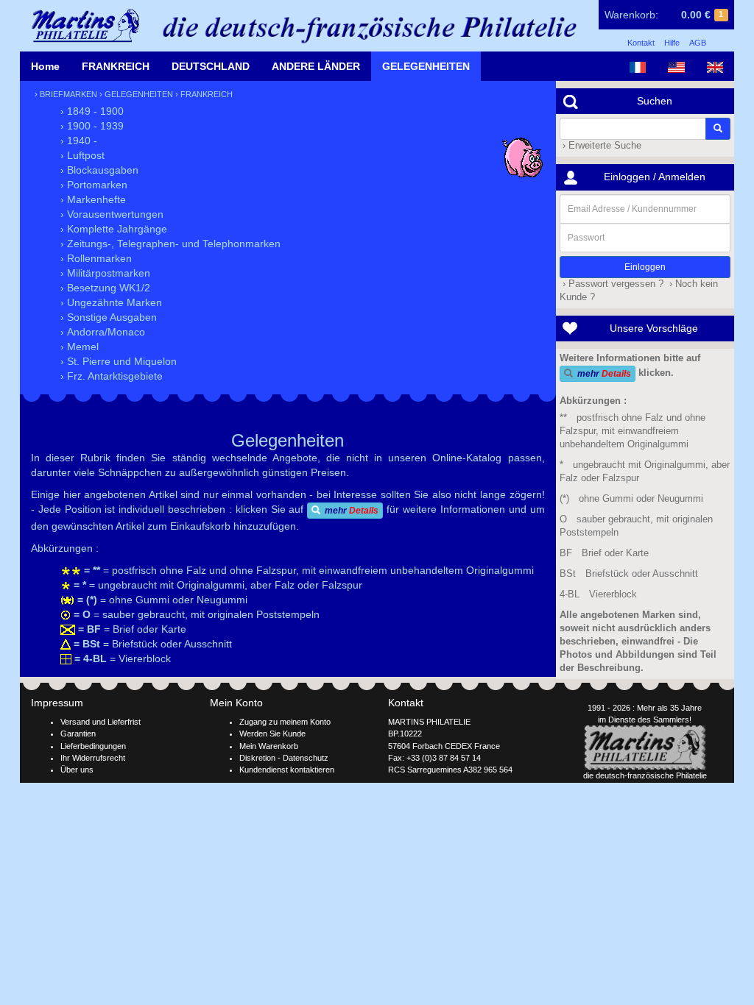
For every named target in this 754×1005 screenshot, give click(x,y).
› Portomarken (93, 185)
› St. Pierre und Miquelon (118, 361)
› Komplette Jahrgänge (113, 229)
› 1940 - (78, 140)
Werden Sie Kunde (272, 733)
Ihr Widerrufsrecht (92, 757)
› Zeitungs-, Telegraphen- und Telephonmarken (170, 243)
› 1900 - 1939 (92, 126)
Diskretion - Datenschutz (283, 757)
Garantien (78, 733)
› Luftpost (82, 155)
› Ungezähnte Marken (111, 302)
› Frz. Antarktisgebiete (111, 376)
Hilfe (672, 42)
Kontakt (641, 42)
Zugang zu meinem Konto (285, 721)
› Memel (79, 346)
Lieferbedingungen (93, 746)
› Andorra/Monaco (102, 332)
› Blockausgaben (99, 170)
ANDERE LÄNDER (316, 66)
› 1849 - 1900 (92, 111)
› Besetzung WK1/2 (105, 288)
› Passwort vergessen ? (611, 284)
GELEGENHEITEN (426, 66)
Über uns (77, 769)
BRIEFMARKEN (68, 94)
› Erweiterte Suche (600, 146)
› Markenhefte (93, 199)
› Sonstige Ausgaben (108, 317)
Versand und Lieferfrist (100, 721)
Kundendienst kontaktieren (286, 769)
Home (45, 66)
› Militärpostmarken (105, 273)
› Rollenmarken (96, 258)
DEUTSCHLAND (211, 66)
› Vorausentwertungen (111, 214)
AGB (697, 42)
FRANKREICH (115, 66)
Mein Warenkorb (268, 746)
